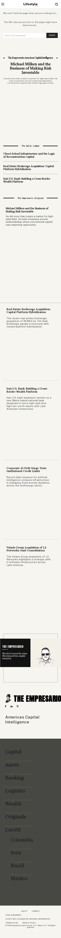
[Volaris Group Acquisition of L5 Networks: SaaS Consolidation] (30, 594)
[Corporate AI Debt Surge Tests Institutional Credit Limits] (30, 514)
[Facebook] (5, 706)
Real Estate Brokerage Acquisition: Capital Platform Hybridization (28, 168)
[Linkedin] (11, 706)
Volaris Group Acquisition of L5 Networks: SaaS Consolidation (27, 549)
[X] (17, 706)
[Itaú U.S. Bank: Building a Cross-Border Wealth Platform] (30, 435)
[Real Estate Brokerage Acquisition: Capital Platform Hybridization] (30, 355)
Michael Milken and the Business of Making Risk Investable (30, 69)
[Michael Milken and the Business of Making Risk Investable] (30, 110)
